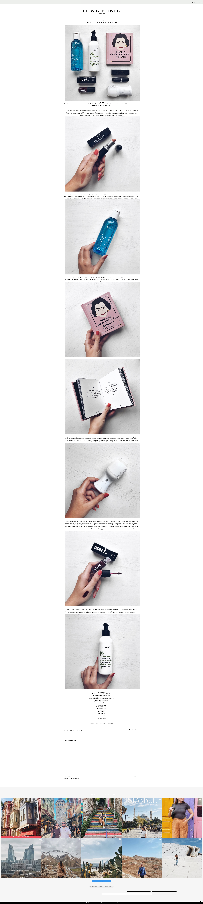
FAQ (100, 2)
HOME (86, 2)
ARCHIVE (115, 2)
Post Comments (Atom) (74, 778)
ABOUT (94, 2)
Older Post (134, 776)
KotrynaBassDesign (115, 902)
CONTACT (107, 2)
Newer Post (68, 776)
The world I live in (101, 11)
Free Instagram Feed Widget (102, 886)
